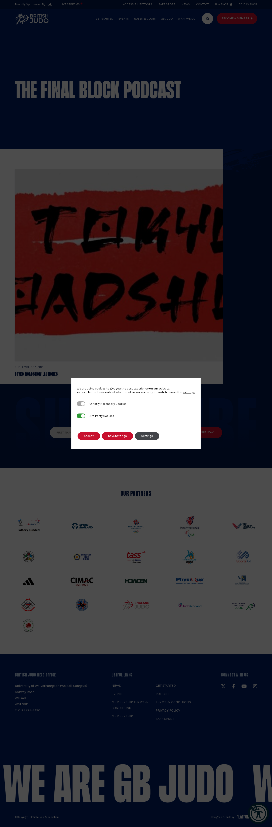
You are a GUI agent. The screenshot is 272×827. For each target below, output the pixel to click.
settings (189, 392)
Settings (147, 436)
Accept (89, 436)
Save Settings (117, 436)
